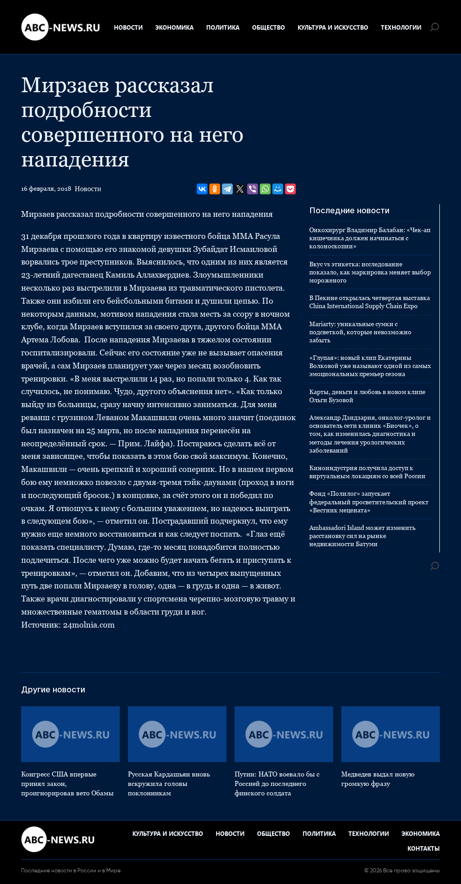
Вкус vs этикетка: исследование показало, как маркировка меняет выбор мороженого (370, 272)
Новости (128, 27)
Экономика (174, 27)
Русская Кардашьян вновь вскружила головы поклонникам (169, 783)
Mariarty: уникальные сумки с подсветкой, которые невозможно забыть (360, 332)
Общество (268, 27)
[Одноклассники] (214, 189)
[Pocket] (290, 189)
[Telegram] (227, 189)
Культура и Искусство (333, 27)
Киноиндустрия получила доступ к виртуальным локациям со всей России (367, 472)
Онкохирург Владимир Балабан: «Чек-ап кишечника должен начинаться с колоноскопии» (369, 238)
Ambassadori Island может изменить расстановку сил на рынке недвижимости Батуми (362, 535)
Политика (223, 27)
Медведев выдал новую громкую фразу (378, 778)
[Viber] (252, 189)
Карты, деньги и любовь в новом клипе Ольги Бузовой (367, 396)
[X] (240, 189)
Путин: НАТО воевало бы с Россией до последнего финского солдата (277, 783)
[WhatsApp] (265, 189)
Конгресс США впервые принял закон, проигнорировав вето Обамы (67, 783)
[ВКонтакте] (202, 189)
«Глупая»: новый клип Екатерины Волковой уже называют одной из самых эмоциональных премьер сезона (370, 365)
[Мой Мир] (277, 189)
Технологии (401, 27)
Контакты (423, 848)
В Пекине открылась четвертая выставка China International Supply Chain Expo (369, 302)
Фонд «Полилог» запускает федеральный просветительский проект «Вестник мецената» (369, 501)
